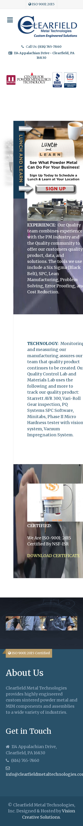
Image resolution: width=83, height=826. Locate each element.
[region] (41, 623)
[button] (39, 627)
